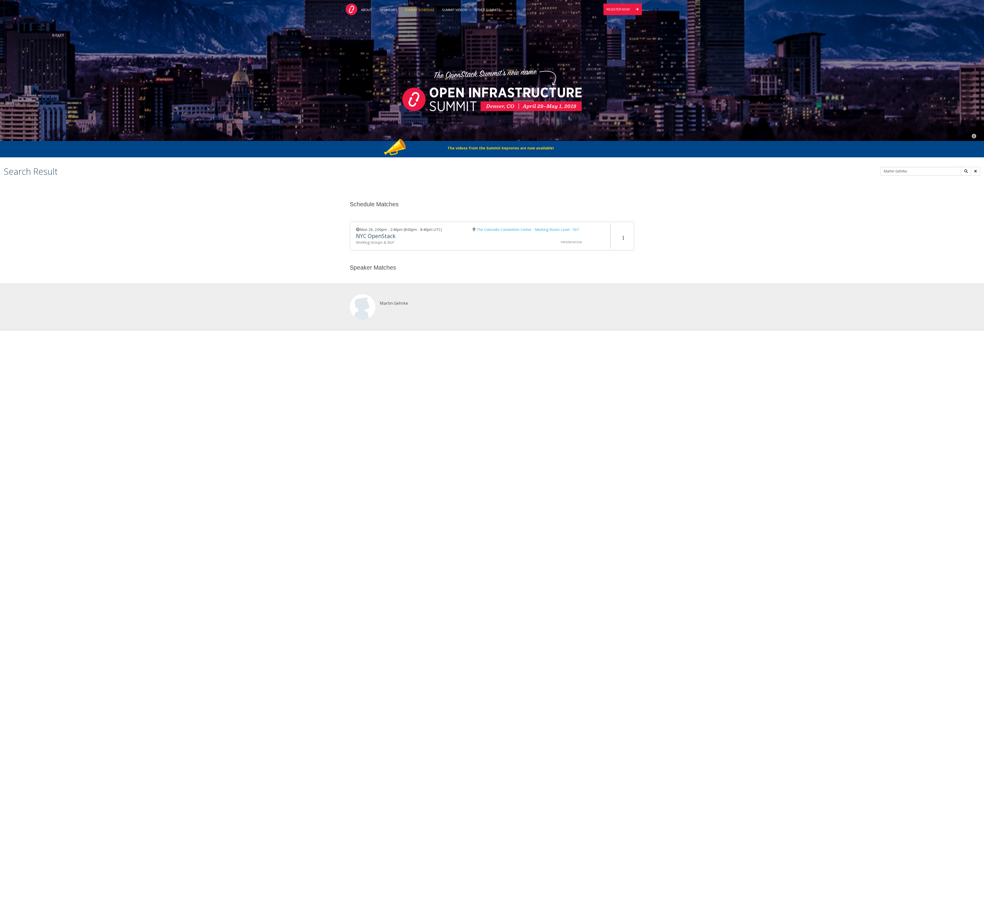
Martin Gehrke (394, 303)
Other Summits (487, 10)
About (366, 10)
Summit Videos (454, 10)
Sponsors (388, 10)
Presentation (571, 242)
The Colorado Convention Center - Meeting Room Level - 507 (528, 229)
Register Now (619, 9)
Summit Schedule (419, 10)
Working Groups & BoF (375, 242)
